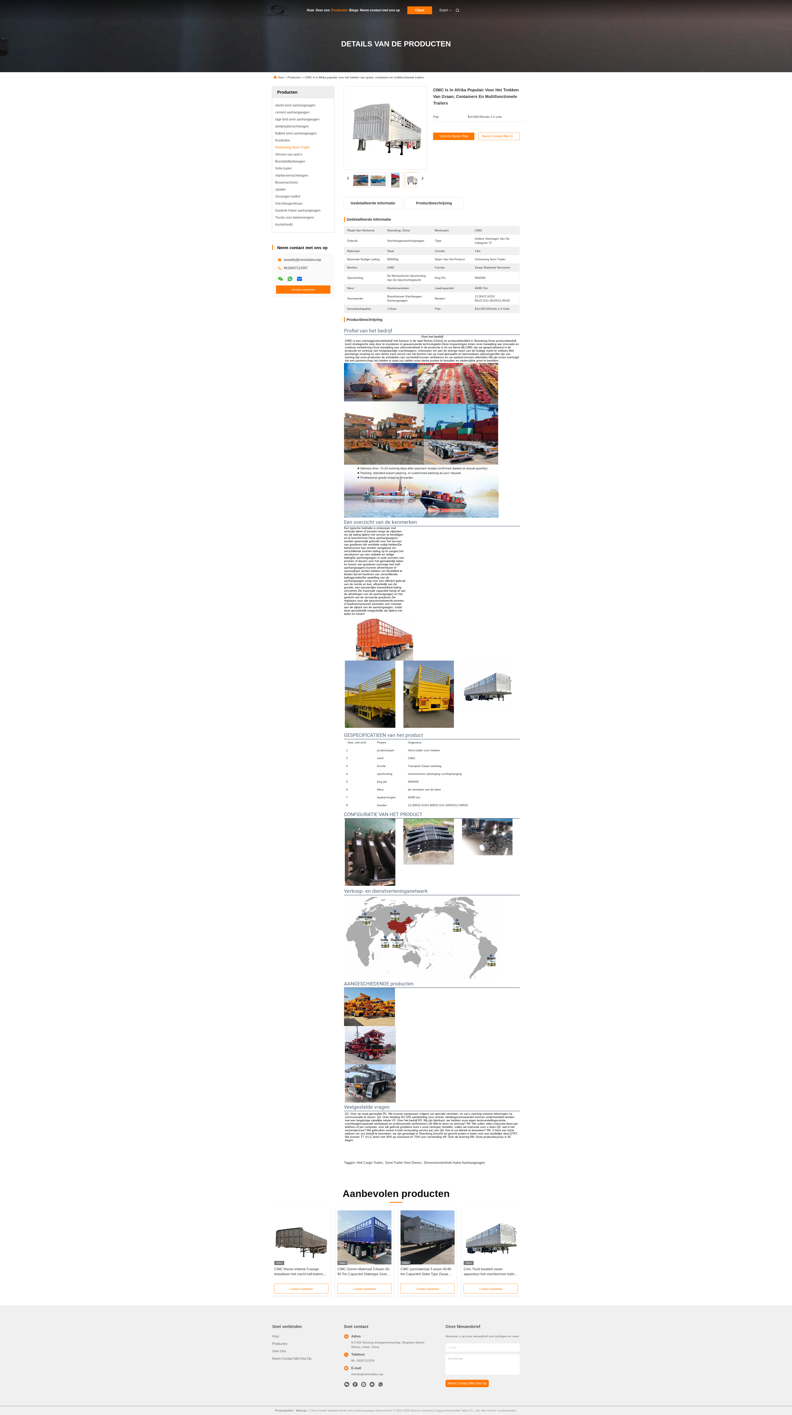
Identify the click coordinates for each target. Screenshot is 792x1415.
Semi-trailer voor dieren (403, 1162)
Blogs (353, 10)
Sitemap (301, 1410)
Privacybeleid (283, 1410)
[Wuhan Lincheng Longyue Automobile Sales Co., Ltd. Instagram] (364, 1385)
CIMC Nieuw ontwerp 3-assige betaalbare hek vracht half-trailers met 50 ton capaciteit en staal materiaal (298, 1272)
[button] (279, 1247)
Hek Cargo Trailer (370, 1162)
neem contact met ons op (467, 1383)
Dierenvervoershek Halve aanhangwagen (454, 1162)
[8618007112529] (380, 1385)
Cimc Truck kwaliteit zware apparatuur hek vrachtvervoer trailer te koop (489, 1272)
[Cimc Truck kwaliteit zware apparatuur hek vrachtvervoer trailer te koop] (491, 1237)
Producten (339, 10)
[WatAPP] (290, 279)
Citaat (419, 10)
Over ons (323, 10)
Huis (310, 10)
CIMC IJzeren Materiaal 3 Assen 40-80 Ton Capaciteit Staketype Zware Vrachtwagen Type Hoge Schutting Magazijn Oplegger (363, 1272)
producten (279, 1343)
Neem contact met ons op (380, 10)
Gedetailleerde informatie (373, 203)
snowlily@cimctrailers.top (302, 260)
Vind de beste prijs (454, 136)
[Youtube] (372, 1385)
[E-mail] (299, 279)
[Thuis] (278, 10)
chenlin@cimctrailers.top (367, 1374)
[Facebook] (355, 1385)
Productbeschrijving (434, 203)
